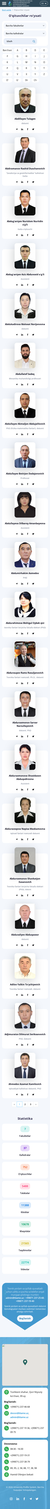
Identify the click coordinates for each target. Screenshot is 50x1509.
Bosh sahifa (6, 10)
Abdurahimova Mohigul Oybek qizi (25, 623)
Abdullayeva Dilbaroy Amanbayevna (25, 523)
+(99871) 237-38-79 (20, 1461)
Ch (35, 80)
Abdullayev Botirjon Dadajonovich (25, 473)
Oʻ (7, 80)
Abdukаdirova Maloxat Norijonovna (25, 324)
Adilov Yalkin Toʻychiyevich (25, 984)
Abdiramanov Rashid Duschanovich (25, 168)
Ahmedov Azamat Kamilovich (25, 1084)
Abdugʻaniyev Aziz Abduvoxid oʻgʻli (25, 274)
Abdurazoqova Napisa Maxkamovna (25, 828)
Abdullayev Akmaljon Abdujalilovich (25, 423)
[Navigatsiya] (4, 3)
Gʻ (17, 80)
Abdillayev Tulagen (25, 118)
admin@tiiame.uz (15, 1297)
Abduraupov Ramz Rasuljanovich (25, 672)
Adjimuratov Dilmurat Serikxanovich (25, 1034)
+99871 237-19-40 (25, 1301)
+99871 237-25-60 (35, 1297)
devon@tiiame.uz (19, 1413)
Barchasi (7, 50)
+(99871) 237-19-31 (20, 1455)
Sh (26, 80)
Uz (42, 3)
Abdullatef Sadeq (25, 374)
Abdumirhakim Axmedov (25, 573)
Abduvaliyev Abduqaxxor (25, 934)
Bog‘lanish (25, 1318)
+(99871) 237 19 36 (20, 1428)
